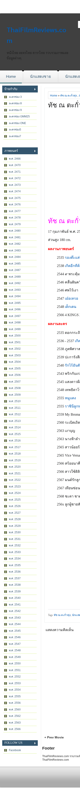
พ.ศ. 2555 (15, 696)
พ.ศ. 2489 (15, 276)
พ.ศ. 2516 (15, 440)
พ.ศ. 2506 (15, 375)
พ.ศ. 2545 (15, 630)
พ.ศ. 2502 (15, 348)
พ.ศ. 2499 (15, 329)
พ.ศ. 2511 (15, 407)
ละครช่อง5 (15, 129)
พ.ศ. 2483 (15, 250)
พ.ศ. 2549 (15, 657)
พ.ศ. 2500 (15, 335)
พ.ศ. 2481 (15, 237)
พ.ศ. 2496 (15, 309)
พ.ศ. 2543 (15, 617)
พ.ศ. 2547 (15, 644)
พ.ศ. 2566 (15, 729)
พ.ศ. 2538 (15, 584)
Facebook (15, 750)
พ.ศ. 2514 (15, 427)
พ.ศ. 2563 (15, 722)
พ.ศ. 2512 (15, 414)
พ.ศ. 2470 (15, 165)
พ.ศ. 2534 (15, 558)
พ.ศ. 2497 (15, 316)
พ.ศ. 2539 (15, 591)
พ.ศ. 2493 (15, 289)
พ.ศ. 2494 (15, 296)
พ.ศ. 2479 (15, 224)
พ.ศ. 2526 (15, 506)
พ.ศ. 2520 (15, 466)
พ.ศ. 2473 (15, 184)
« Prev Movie (54, 737)
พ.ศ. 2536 (15, 571)
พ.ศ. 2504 (15, 361)
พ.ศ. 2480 (15, 230)
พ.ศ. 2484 (15, 257)
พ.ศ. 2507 (15, 381)
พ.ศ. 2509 (15, 394)
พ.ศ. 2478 (15, 217)
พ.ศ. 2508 (15, 388)
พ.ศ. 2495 (15, 303)
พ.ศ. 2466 (15, 158)
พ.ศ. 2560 (15, 709)
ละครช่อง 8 (15, 103)
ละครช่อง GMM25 (19, 116)
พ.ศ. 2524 (15, 493)
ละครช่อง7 (15, 136)
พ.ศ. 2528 (15, 519)
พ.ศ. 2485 (15, 263)
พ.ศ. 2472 (15, 178)
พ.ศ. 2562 (15, 716)
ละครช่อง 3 (15, 96)
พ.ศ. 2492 (15, 283)
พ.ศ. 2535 (15, 565)
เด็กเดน (70, 307)
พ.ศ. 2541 (15, 604)
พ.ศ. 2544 (15, 624)
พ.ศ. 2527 (15, 512)
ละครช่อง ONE (17, 123)
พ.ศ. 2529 (15, 525)
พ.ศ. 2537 (15, 578)
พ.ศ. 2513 (15, 421)
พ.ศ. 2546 (15, 637)
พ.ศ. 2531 (15, 539)
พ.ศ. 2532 (15, 545)
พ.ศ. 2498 (15, 322)
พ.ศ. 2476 (15, 204)
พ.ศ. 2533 (15, 552)
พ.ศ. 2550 (15, 663)
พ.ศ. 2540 (15, 598)
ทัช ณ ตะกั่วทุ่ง (68, 95)
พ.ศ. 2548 (15, 650)
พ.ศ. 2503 (15, 355)
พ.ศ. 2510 (15, 401)
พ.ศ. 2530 (15, 532)
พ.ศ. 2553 (15, 683)
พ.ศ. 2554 (15, 689)
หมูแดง (70, 398)
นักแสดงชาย (40, 76)
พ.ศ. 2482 (15, 243)
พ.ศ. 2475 (15, 198)
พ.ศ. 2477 (15, 211)
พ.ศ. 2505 (15, 368)
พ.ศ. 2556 (15, 702)
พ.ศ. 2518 (15, 453)
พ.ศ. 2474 (15, 191)
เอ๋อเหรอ (71, 298)
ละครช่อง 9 (15, 110)
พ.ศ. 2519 (15, 460)
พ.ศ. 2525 (15, 499)
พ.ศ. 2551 (15, 670)
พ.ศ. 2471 (15, 171)
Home (11, 76)
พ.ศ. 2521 (15, 473)
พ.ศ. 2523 (15, 486)
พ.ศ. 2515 (15, 434)
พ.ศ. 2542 (15, 611)
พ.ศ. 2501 (15, 342)
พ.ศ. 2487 (15, 270)
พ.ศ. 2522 (15, 479)
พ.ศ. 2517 (15, 447)
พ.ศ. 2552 (15, 676)
